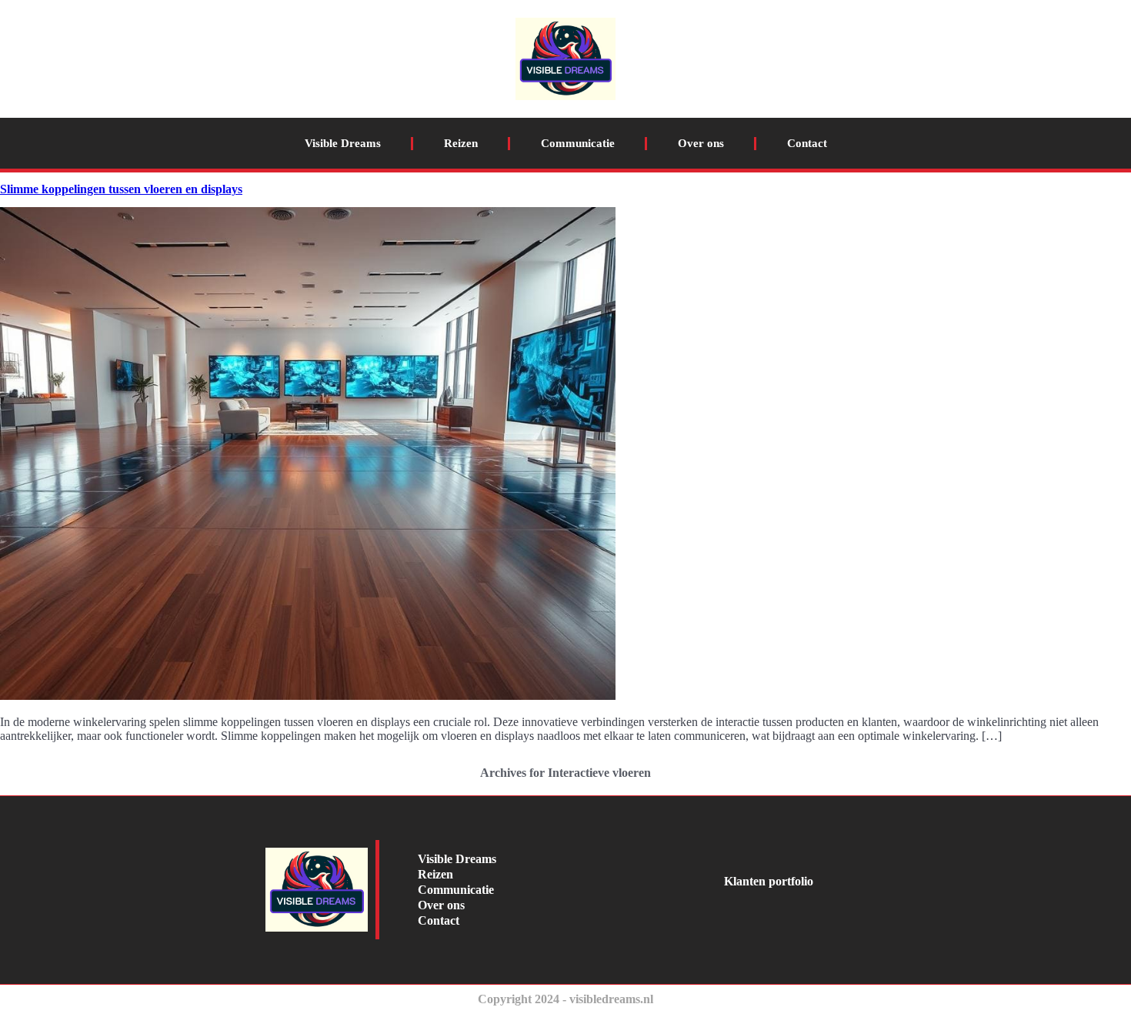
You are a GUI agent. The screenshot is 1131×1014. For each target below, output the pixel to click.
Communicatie (578, 143)
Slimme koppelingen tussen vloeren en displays (121, 189)
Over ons (701, 143)
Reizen (461, 143)
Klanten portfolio (768, 881)
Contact (807, 143)
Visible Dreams (343, 143)
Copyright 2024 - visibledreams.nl (565, 999)
